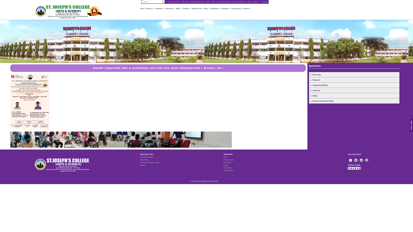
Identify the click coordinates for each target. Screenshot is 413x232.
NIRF (213, 2)
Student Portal (197, 8)
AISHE (208, 2)
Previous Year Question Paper (323, 101)
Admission (170, 8)
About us (149, 8)
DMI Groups (185, 2)
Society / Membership (223, 2)
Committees (214, 8)
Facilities (186, 8)
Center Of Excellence (239, 2)
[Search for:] (153, 1)
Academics (159, 8)
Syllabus (142, 164)
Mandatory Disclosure (197, 2)
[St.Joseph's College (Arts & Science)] (68, 12)
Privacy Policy (236, 8)
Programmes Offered (320, 85)
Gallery (249, 2)
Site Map (264, 2)
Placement (225, 8)
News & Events (228, 169)
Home (142, 8)
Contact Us (246, 8)
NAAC (178, 8)
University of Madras (146, 157)
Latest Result (144, 159)
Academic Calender (174, 2)
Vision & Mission (228, 159)
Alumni (256, 2)
